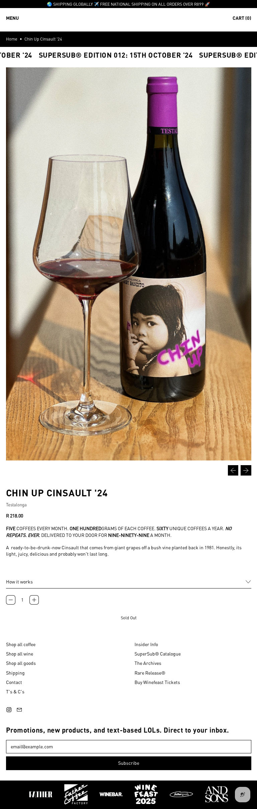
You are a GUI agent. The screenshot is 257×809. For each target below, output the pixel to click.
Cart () (241, 19)
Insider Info (146, 644)
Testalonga (16, 504)
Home (11, 39)
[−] (10, 600)
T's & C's (15, 691)
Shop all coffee (20, 644)
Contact (14, 682)
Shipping (15, 673)
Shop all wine (19, 653)
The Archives (148, 663)
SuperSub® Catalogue (158, 653)
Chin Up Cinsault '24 (43, 39)
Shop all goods (21, 663)
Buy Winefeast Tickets (157, 682)
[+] (34, 600)
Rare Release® (150, 673)
